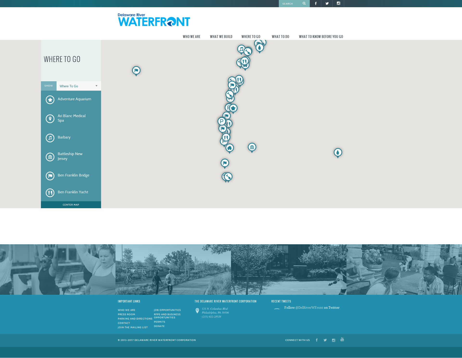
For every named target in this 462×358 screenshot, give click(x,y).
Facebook (316, 340)
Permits (159, 321)
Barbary (64, 137)
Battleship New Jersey (70, 156)
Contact (124, 323)
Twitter (325, 340)
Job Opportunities (167, 310)
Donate (159, 326)
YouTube (342, 340)
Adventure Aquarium (74, 99)
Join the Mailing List (133, 327)
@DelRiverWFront (309, 307)
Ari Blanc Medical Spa (72, 118)
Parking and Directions (135, 318)
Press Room (126, 314)
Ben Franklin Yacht (73, 192)
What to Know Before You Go (321, 36)
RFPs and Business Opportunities (167, 316)
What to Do (280, 36)
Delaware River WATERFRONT (154, 20)
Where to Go (251, 36)
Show (49, 85)
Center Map (71, 204)
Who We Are (191, 36)
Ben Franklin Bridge (73, 175)
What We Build (221, 36)
